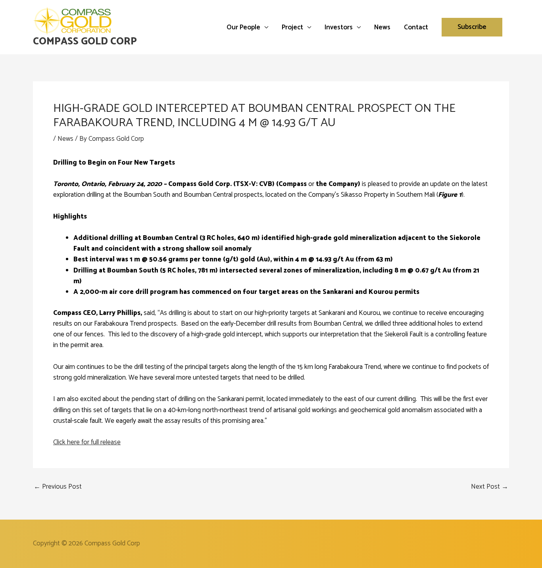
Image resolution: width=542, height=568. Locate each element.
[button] (472, 27)
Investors (339, 27)
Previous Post (58, 487)
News (382, 27)
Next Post (489, 487)
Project (292, 27)
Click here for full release (87, 442)
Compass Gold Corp (85, 41)
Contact (416, 27)
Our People (243, 27)
